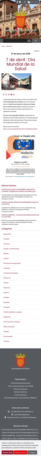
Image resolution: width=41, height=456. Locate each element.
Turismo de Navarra (20, 395)
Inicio (3, 46)
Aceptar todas (8, 452)
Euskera (6, 292)
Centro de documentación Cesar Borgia (20, 386)
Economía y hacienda (10, 273)
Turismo (6, 341)
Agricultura (7, 234)
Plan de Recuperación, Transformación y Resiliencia (20, 398)
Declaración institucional (11, 263)
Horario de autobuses (20, 389)
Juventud (6, 307)
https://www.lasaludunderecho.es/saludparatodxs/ (20, 129)
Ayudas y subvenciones (11, 248)
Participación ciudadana (11, 322)
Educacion (7, 278)
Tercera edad (7, 336)
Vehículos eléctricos (20, 392)
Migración (7, 317)
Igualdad (6, 302)
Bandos (6, 253)
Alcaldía (6, 239)
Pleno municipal (8, 326)
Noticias (9, 46)
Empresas (6, 287)
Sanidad (6, 331)
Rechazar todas (20, 452)
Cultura (6, 258)
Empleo (6, 283)
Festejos (6, 297)
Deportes (6, 268)
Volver (37, 51)
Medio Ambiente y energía (12, 312)
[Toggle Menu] (29, 41)
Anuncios (6, 244)
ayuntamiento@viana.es (22, 414)
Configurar (32, 452)
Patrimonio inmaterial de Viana (20, 383)
